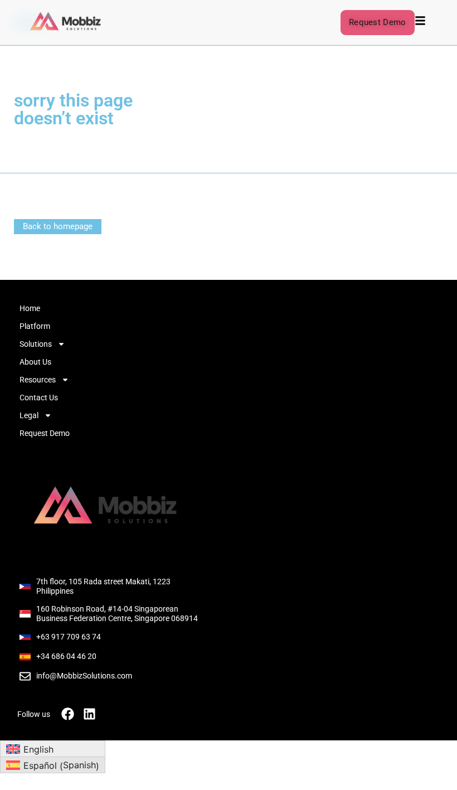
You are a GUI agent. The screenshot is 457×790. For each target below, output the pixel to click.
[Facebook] (67, 713)
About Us (35, 361)
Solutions (36, 344)
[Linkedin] (89, 713)
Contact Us (39, 397)
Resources (38, 379)
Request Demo (45, 433)
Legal (29, 415)
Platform (35, 326)
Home (30, 308)
